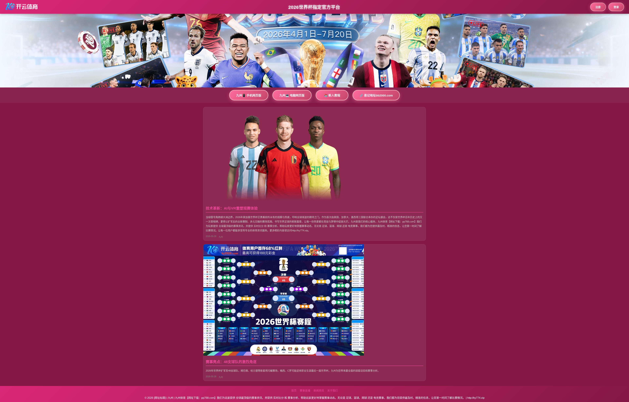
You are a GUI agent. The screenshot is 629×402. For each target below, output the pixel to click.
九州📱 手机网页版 (248, 95)
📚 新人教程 (332, 95)
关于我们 (332, 390)
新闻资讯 (319, 390)
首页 (293, 390)
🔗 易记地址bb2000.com (376, 95)
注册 (598, 7)
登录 (616, 7)
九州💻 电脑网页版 (292, 95)
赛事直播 (305, 390)
